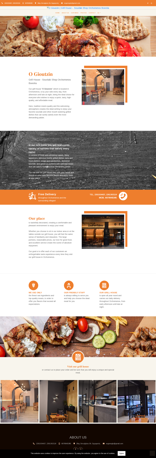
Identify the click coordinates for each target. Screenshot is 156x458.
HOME (57, 13)
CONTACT (92, 13)
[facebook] (147, 3)
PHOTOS (84, 13)
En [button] (99, 13)
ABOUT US (65, 13)
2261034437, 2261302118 (12, 3)
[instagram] (151, 3)
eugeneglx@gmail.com (72, 3)
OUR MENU (74, 13)
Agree (121, 453)
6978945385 (28, 3)
